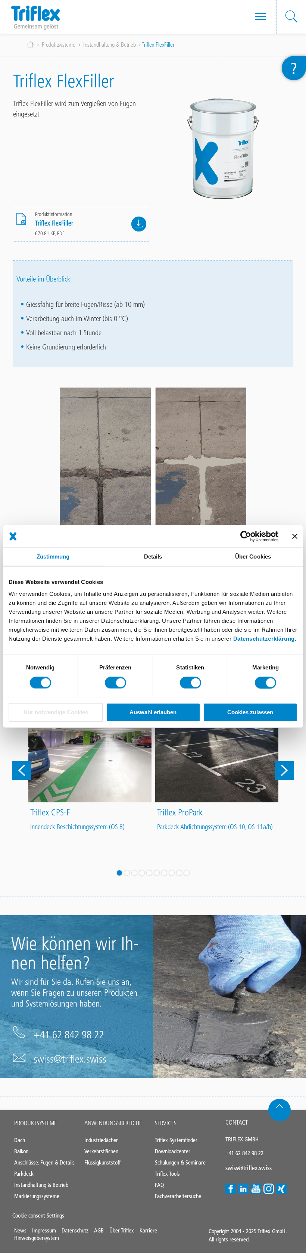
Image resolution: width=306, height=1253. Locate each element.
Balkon (21, 1151)
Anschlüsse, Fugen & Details (44, 1162)
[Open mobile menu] (260, 16)
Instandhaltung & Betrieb (109, 44)
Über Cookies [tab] (253, 556)
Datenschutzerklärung (264, 638)
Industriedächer (101, 1140)
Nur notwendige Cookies (56, 712)
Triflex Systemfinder (176, 1140)
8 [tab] (171, 873)
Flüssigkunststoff (102, 1162)
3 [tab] (134, 873)
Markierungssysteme (36, 1196)
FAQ (159, 1184)
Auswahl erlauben (153, 712)
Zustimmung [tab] (53, 556)
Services (166, 1123)
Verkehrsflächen (101, 1151)
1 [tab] (119, 873)
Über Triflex (121, 1230)
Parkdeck (24, 1173)
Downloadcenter (172, 1151)
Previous (21, 770)
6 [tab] (156, 873)
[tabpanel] (89, 763)
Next (284, 770)
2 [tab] (126, 873)
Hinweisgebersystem (36, 1237)
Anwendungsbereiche (113, 1123)
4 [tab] (141, 873)
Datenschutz (75, 1230)
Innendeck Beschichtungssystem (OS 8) (77, 827)
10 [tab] (186, 873)
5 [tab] (149, 873)
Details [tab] (153, 556)
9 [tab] (179, 873)
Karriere (148, 1230)
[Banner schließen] (294, 536)
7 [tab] (164, 873)
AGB (99, 1230)
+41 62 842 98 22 (69, 1034)
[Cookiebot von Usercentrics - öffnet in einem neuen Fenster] (245, 536)
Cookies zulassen (250, 712)
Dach (19, 1140)
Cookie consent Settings (38, 1215)
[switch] (115, 682)
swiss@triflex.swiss (70, 1059)
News (20, 1230)
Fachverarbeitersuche (178, 1196)
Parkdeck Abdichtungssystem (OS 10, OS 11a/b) (215, 827)
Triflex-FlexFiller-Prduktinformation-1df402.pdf (138, 224)
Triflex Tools (167, 1173)
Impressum (44, 1230)
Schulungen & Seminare (180, 1162)
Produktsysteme (58, 44)
